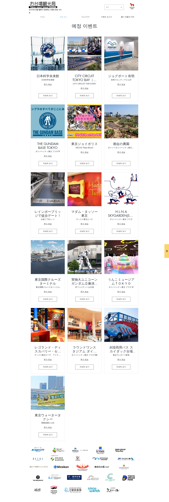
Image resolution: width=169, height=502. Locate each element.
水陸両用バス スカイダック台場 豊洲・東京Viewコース (121, 349)
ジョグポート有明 (121, 76)
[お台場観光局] (167, 251)
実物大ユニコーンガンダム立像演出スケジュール (84, 281)
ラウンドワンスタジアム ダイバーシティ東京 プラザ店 (84, 349)
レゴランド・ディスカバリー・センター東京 (47, 349)
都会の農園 (121, 144)
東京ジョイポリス (84, 144)
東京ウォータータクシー (48, 417)
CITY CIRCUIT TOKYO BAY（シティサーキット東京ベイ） (84, 78)
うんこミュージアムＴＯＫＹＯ (121, 281)
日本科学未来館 (48, 76)
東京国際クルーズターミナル (48, 281)
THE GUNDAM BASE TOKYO (47, 146)
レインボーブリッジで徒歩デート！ (47, 214)
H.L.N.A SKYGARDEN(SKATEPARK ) (121, 214)
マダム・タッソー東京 (84, 214)
